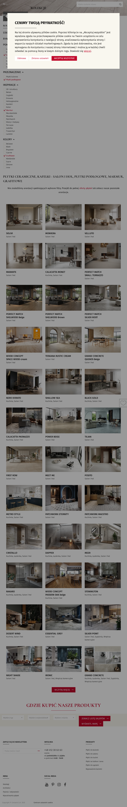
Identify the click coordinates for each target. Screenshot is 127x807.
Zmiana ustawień (40, 58)
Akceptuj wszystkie (64, 58)
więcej (87, 51)
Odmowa (21, 58)
